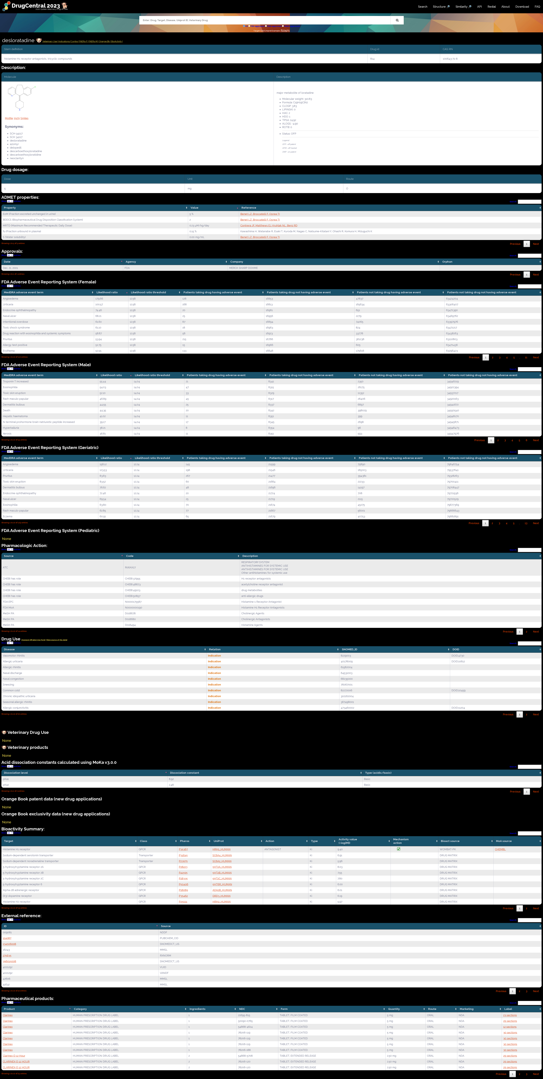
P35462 (183, 895)
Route (432, 1008)
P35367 (183, 849)
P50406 (183, 884)
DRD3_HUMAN (221, 895)
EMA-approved (274, 26)
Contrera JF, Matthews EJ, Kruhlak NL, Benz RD (268, 225)
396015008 (9, 961)
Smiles (24, 118)
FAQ (537, 6)
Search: (513, 202)
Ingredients (197, 1008)
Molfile (9, 118)
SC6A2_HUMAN (222, 861)
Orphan (447, 261)
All (246, 26)
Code (129, 555)
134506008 (9, 943)
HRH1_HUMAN (221, 849)
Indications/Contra (68, 41)
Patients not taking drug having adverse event (389, 292)
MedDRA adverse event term (23, 292)
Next (536, 243)
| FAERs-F (83, 41)
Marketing (467, 1008)
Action (270, 841)
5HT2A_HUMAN (222, 866)
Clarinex (8, 1015)
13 (526, 523)
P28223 (183, 866)
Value (194, 207)
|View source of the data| (56, 640)
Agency (131, 261)
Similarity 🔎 (464, 6)
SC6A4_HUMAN (222, 855)
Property (10, 207)
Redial (492, 6)
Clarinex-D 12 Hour (14, 1055)
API (479, 6)
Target (8, 841)
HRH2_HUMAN (222, 901)
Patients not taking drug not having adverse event (481, 292)
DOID (456, 649)
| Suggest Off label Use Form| (33, 640)
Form (284, 1008)
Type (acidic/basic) (378, 772)
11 (526, 357)
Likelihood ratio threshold (148, 292)
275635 (7, 955)
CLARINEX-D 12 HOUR (16, 1061)
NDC (242, 1008)
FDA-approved (257, 26)
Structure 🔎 (441, 6)
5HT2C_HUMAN (222, 878)
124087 (7, 938)
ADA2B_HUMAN (222, 890)
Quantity (394, 1008)
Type (314, 841)
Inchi (17, 118)
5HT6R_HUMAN (222, 884)
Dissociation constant (184, 772)
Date (7, 261)
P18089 (183, 890)
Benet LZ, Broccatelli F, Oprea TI (260, 213)
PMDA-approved (292, 26)
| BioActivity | (116, 41)
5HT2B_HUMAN (222, 872)
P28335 (183, 878)
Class (143, 841)
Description (250, 555)
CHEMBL (500, 849)
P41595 (183, 872)
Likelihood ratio (107, 292)
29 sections (510, 1020)
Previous (515, 243)
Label (508, 1008)
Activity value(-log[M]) (348, 841)
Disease (9, 649)
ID (5, 926)
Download (522, 6)
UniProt (219, 841)
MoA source (504, 841)
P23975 (285, 30)
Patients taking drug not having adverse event (299, 292)
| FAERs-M (93, 41)
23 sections (510, 1015)
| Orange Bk (104, 41)
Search (422, 6)
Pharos (184, 841)
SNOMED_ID (349, 649)
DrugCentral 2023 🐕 (40, 5)
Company (236, 261)
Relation (215, 649)
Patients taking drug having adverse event (213, 292)
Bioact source (450, 841)
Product (9, 1008)
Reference (249, 207)
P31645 (183, 855)
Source (9, 555)
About (505, 6)
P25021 (183, 901)
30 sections (510, 1032)
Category (80, 1008)
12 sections (510, 1026)
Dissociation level (16, 772)
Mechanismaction (401, 841)
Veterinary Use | (50, 41)
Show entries (11, 201)
